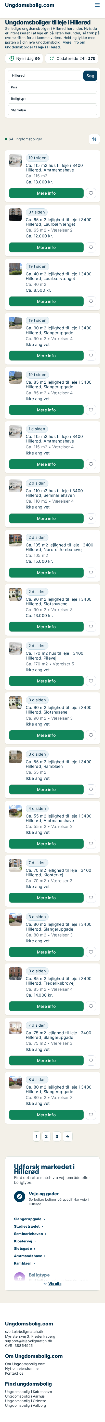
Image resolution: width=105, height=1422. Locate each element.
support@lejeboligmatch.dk (28, 1341)
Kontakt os (14, 1373)
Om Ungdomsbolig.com (25, 1364)
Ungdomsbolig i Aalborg (25, 1405)
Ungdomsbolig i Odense (25, 1401)
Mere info (46, 193)
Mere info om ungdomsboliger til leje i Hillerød (45, 44)
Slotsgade (23, 1248)
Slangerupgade (28, 1219)
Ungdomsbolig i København (28, 1391)
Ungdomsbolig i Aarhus (25, 1396)
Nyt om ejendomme (21, 1368)
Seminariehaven (28, 1233)
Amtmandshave (28, 1256)
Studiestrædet (27, 1226)
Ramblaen (23, 1263)
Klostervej (23, 1241)
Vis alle (54, 1283)
